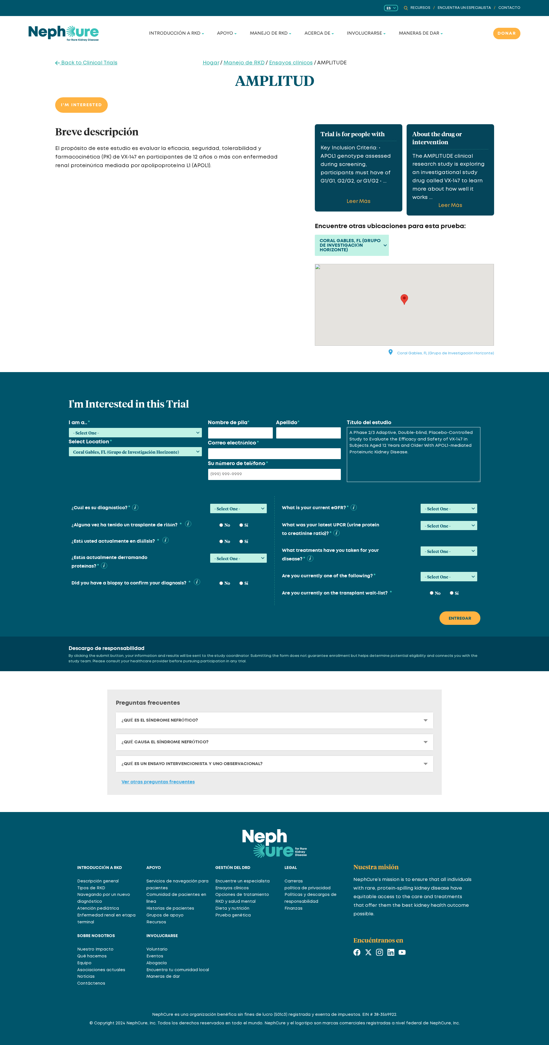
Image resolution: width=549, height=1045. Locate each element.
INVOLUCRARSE (162, 936)
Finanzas (294, 908)
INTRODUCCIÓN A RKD (99, 868)
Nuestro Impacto (95, 949)
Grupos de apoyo (165, 915)
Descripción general (98, 881)
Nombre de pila (229, 422)
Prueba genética (233, 915)
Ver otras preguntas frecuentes (158, 782)
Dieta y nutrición (232, 908)
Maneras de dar (163, 976)
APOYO (153, 868)
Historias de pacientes (170, 908)
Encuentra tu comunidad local (177, 970)
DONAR (507, 33)
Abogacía (156, 963)
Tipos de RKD (91, 888)
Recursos (156, 922)
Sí (246, 525)
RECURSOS (420, 7)
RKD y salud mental (235, 901)
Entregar (460, 618)
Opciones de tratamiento (242, 894)
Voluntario (157, 949)
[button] (135, 507)
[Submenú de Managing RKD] (290, 33)
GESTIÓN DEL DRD (232, 868)
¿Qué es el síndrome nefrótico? (160, 720)
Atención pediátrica (98, 908)
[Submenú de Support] (235, 33)
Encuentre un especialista (242, 881)
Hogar (211, 63)
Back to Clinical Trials (89, 63)
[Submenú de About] (332, 33)
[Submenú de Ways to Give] (441, 33)
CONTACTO (509, 7)
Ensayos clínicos (291, 63)
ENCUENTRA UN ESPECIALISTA (464, 7)
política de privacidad (308, 888)
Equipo (84, 963)
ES (389, 8)
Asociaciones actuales (101, 970)
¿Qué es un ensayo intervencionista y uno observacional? (192, 764)
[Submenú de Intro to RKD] (203, 33)
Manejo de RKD (244, 63)
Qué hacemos (92, 956)
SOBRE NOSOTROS (96, 936)
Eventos (154, 956)
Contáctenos (91, 983)
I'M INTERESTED (81, 105)
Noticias (86, 976)
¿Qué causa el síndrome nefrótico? (165, 742)
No (227, 525)
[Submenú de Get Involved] (384, 33)
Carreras (294, 881)
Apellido (288, 422)
